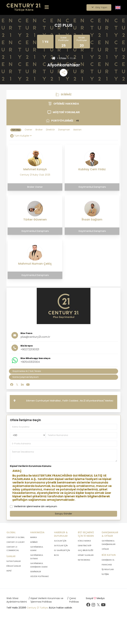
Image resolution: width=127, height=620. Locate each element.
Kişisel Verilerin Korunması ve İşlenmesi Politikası (47, 600)
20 (82, 45)
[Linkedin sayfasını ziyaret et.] (22, 384)
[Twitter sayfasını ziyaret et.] (17, 384)
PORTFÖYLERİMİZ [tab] (67, 121)
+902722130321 (30, 349)
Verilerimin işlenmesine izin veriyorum (35, 506)
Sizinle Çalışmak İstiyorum (25, 377)
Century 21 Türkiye (37, 607)
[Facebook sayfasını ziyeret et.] (11, 384)
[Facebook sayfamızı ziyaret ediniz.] (88, 605)
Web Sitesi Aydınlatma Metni (16, 600)
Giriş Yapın (101, 7)
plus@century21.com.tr (35, 337)
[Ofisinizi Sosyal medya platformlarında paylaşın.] (63, 72)
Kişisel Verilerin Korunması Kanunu (30, 466)
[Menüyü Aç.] (47, 7)
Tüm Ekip (16, 130)
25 (64, 45)
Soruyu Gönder (63, 513)
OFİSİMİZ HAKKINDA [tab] (70, 105)
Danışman (64, 129)
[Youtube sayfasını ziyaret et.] (28, 384)
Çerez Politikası (74, 600)
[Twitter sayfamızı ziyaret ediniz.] (98, 605)
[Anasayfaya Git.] (23, 7)
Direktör (50, 129)
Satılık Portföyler (63, 39)
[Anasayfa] (53, 58)
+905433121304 (30, 362)
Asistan (77, 129)
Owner (28, 129)
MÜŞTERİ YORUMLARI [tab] (70, 113)
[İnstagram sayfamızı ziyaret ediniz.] (93, 605)
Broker (39, 129)
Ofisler (62, 58)
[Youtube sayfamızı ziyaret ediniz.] (103, 605)
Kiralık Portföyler (82, 39)
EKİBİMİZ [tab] (67, 95)
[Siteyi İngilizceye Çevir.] (118, 7)
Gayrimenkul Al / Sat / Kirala (26, 371)
